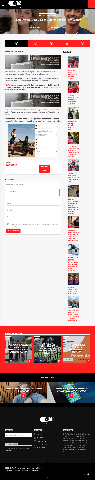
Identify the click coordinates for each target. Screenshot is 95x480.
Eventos (17, 471)
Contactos (35, 471)
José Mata (17, 72)
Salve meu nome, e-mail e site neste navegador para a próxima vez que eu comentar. (35, 225)
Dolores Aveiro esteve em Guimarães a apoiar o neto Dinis (72, 125)
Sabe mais (66, 452)
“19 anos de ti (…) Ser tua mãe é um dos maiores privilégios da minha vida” (73, 100)
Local (66, 338)
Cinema (37, 338)
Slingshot (40, 468)
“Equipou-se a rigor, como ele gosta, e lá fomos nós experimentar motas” (73, 178)
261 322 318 (40, 438)
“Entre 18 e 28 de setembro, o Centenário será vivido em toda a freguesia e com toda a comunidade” (73, 264)
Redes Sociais (51, 15)
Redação (8, 360)
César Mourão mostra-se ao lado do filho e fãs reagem (24, 389)
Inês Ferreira (45, 27)
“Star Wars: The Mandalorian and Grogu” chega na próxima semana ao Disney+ (47, 348)
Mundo (8, 338)
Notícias (42, 15)
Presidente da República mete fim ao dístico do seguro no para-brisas (71, 389)
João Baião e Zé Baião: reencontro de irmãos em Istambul (72, 74)
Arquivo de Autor (44, 169)
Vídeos (26, 471)
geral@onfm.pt (41, 441)
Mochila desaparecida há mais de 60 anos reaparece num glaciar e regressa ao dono (18, 348)
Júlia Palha (8, 85)
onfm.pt (39, 434)
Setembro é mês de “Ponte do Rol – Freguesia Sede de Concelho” (77, 348)
